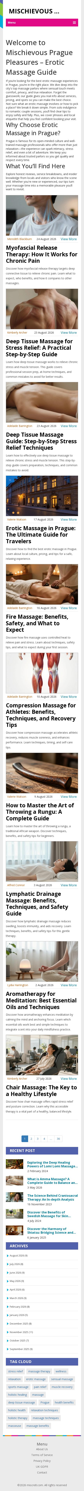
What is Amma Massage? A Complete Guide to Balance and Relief (52, 1181)
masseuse (14, 1426)
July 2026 (16, 1264)
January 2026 (19, 1315)
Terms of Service (42, 1455)
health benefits (64, 1402)
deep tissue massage (21, 1402)
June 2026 (17, 1272)
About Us (42, 1449)
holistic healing (17, 1394)
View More (69, 239)
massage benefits (38, 1426)
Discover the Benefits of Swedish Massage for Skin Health (47, 1214)
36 (58, 1139)
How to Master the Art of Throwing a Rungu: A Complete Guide (40, 812)
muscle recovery (62, 1387)
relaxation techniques (44, 1410)
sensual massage (62, 1379)
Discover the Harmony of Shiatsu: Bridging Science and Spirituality (50, 1230)
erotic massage (36, 1379)
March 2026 (18, 1298)
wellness (61, 1371)
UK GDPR (42, 1466)
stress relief (15, 1371)
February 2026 (19, 1306)
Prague (44, 1402)
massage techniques (46, 1418)
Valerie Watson (16, 519)
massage (38, 1394)
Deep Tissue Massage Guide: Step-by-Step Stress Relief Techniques (41, 441)
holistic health (17, 1410)
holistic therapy (17, 1418)
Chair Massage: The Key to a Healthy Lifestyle (41, 1091)
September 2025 (21, 1349)
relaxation (14, 1379)
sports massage (18, 1387)
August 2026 (18, 1255)
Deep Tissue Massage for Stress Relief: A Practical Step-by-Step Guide (39, 347)
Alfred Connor (16, 885)
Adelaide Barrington (19, 426)
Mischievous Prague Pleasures (36, 11)
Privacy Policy (42, 1461)
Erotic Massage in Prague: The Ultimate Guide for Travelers (41, 534)
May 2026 (17, 1281)
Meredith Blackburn (19, 239)
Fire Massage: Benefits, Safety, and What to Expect (37, 623)
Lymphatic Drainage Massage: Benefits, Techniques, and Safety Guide (37, 903)
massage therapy (39, 1371)
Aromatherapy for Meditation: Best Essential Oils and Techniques (41, 1000)
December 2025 (20, 1323)
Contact (42, 1472)
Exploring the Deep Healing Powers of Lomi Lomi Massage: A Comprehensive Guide (51, 1164)
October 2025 (19, 1340)
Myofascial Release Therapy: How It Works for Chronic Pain (42, 254)
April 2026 (17, 1289)
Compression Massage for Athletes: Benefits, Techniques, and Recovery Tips (41, 715)
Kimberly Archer (17, 332)
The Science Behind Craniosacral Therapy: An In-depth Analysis (52, 1197)
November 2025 (21, 1332)
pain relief (40, 1387)
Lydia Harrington (17, 985)
